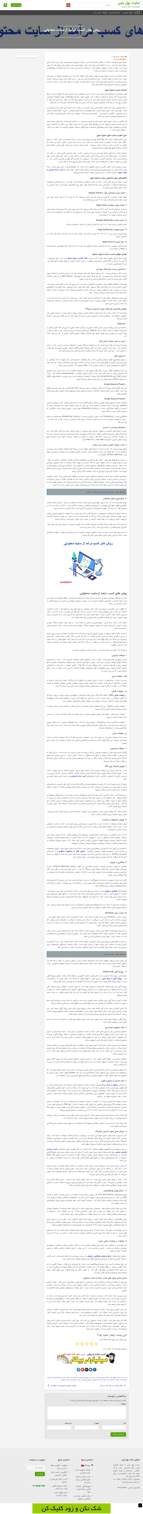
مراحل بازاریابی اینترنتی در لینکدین (63, 1385)
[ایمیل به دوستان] (86, 1370)
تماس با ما (97, 12)
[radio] (96, 1344)
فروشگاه (104, 12)
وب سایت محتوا (77, 1380)
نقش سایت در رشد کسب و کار (111, 1385)
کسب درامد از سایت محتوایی (101, 1380)
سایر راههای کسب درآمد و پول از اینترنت (71, 26)
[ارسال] (68, 5)
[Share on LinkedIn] (78, 1370)
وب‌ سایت (68, 1423)
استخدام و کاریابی (114, 12)
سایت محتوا (69, 1377)
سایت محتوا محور (60, 1377)
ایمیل (96, 1423)
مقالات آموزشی (127, 12)
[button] (5, 5)
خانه (135, 12)
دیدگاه (123, 1404)
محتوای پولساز (87, 1380)
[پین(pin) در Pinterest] (82, 1370)
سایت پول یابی (129, 3)
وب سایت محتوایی (66, 1380)
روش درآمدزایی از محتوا (81, 1377)
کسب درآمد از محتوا (117, 1380)
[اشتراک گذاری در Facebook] (95, 1370)
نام (124, 1423)
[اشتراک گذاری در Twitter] (91, 1370)
